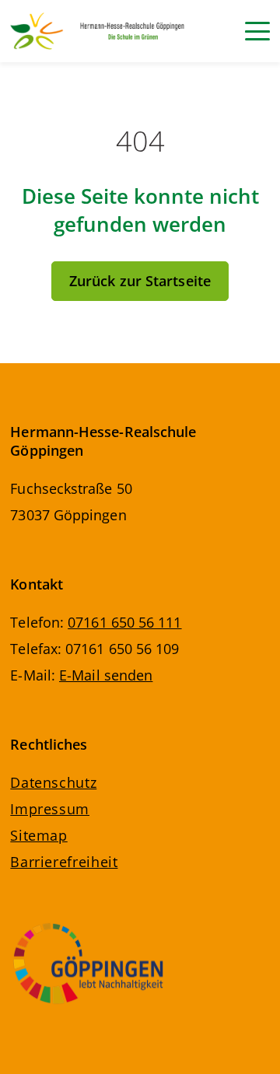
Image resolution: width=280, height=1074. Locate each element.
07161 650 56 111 (124, 622)
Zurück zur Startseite (140, 280)
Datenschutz (53, 782)
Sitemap (38, 835)
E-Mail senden (105, 675)
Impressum (49, 808)
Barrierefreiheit (63, 861)
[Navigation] (257, 31)
